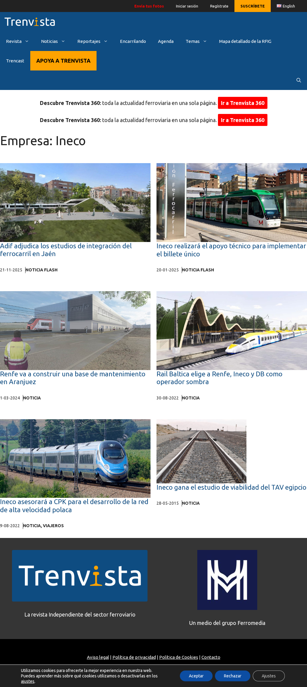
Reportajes (88, 41)
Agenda (166, 41)
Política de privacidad (134, 657)
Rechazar (232, 676)
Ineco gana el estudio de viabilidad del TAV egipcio (231, 487)
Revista (14, 41)
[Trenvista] (29, 21)
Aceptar (196, 676)
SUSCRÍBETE (252, 6)
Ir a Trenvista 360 (242, 103)
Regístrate (219, 6)
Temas (193, 41)
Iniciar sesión (187, 6)
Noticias (49, 41)
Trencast (15, 60)
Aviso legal (98, 657)
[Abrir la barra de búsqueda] (299, 80)
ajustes (27, 681)
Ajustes (269, 676)
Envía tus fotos (149, 6)
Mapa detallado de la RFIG (245, 41)
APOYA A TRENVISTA (63, 61)
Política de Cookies (178, 657)
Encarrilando (133, 41)
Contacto (210, 657)
